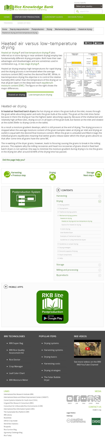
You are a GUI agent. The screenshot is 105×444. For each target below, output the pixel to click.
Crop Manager (16, 366)
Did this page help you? (14, 159)
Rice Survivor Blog (10, 430)
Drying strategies (52, 370)
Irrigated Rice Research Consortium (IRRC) (19, 403)
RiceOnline (7, 418)
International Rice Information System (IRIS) (19, 409)
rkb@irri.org (97, 410)
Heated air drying (85, 29)
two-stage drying (29, 63)
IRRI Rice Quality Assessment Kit (16, 351)
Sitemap (69, 416)
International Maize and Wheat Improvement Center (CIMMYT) (26, 397)
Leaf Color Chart (17, 373)
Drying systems (51, 343)
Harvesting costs (52, 363)
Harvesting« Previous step (18, 174)
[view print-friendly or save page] (94, 43)
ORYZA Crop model (10, 421)
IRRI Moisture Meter (18, 380)
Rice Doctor (14, 359)
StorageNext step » (88, 174)
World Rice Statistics (11, 424)
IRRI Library (8, 415)
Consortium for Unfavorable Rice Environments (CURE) (23, 406)
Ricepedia (7, 427)
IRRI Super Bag (16, 343)
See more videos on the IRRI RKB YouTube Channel (87, 363)
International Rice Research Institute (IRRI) (18, 394)
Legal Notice (71, 413)
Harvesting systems (53, 350)
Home (4, 29)
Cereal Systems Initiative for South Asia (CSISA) (20, 400)
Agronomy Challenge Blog (13, 432)
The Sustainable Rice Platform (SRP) (16, 412)
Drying (49, 29)
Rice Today (8, 435)
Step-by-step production (19, 29)
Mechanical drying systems (65, 29)
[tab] (16, 94)
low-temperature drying (36, 52)
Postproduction (38, 29)
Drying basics (50, 356)
